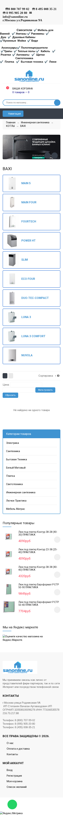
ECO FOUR (28, 278)
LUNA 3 (26, 317)
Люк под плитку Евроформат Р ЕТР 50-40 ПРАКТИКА (38, 603)
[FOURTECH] (13, 221)
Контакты (12, 754)
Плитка (9, 61)
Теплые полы (26, 51)
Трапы (8, 51)
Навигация (14, 113)
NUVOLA (27, 355)
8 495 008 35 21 (46, 9)
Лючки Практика (16, 500)
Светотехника (24, 58)
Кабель (45, 51)
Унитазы (21, 33)
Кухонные (10, 40)
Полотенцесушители (34, 47)
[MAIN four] (13, 202)
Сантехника (13, 451)
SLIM (24, 259)
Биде (34, 40)
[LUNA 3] (13, 317)
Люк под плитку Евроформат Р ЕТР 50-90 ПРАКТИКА (38, 586)
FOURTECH (28, 221)
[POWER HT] (13, 240)
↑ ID (57, 375)
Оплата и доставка (18, 748)
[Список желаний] (59, 114)
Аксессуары (9, 47)
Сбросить (10, 395)
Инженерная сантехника (20, 492)
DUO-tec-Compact (35, 298)
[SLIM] (13, 259)
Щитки (40, 54)
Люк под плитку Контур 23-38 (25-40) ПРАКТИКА (37, 551)
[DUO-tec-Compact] (13, 298)
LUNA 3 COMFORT (33, 336)
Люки (52, 61)
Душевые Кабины (23, 37)
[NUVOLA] (13, 355)
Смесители (24, 30)
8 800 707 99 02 (18, 9)
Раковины (37, 33)
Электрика (12, 443)
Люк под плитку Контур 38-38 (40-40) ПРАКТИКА (37, 568)
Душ (3, 37)
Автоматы (22, 54)
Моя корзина (14, 781)
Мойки (22, 40)
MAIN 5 (26, 183)
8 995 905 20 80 (16, 13)
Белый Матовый (16, 467)
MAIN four (28, 202)
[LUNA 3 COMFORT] (13, 336)
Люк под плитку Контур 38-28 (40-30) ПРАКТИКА (37, 533)
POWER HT (28, 240)
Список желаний (17, 787)
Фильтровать (45, 390)
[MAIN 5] (13, 183)
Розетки (6, 54)
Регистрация (14, 775)
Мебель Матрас (15, 508)
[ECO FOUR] (13, 279)
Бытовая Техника (16, 459)
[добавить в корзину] (57, 539)
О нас (10, 742)
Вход (10, 770)
